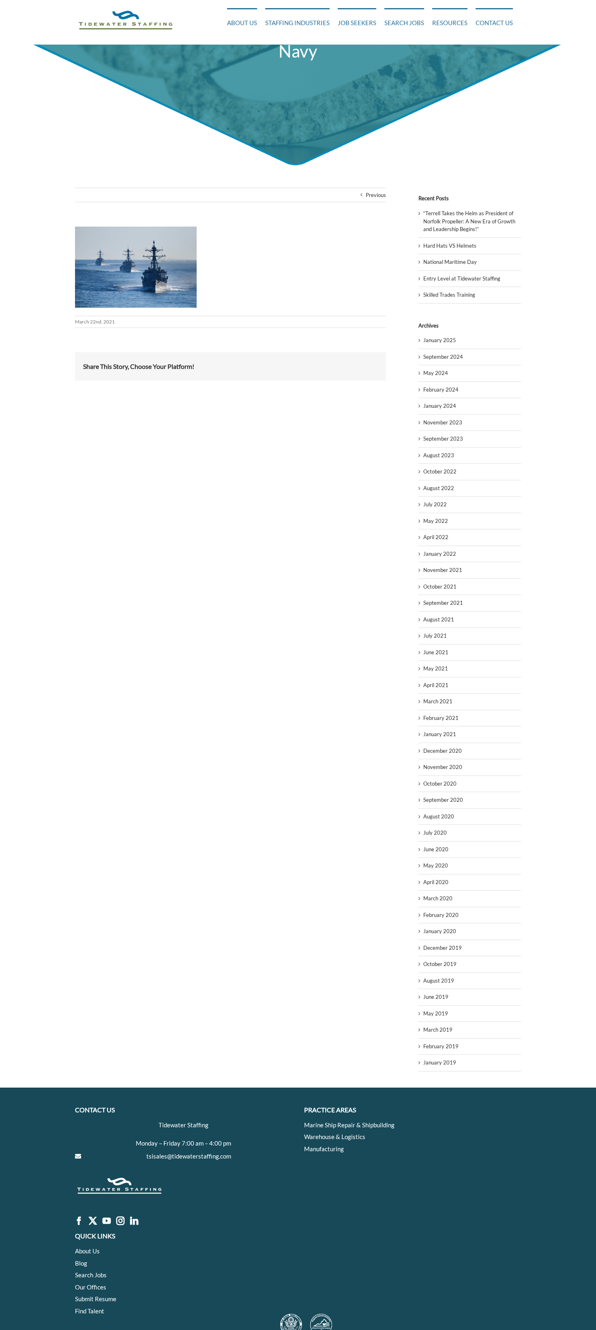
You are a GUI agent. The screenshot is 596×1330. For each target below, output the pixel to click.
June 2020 (435, 849)
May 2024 (435, 373)
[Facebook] (79, 1221)
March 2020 (437, 898)
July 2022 (435, 504)
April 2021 (435, 685)
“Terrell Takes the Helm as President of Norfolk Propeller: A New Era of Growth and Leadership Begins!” (469, 221)
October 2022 (440, 471)
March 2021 (437, 701)
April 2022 (435, 537)
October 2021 (440, 586)
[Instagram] (120, 1221)
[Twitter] (93, 1221)
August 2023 (438, 455)
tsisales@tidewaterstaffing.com (188, 1156)
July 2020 (435, 832)
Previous (376, 195)
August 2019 (438, 980)
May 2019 (435, 1013)
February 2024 (441, 389)
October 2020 (440, 783)
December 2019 (442, 947)
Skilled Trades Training (449, 294)
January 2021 (439, 734)
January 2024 (439, 406)
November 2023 (442, 422)
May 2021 (435, 668)
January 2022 (439, 553)
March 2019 (437, 1029)
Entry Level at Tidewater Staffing (461, 278)
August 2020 (438, 816)
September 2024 (443, 356)
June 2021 (435, 652)
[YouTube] (107, 1221)
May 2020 (435, 865)
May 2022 (435, 521)
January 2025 (439, 340)
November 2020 (442, 767)
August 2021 (438, 619)
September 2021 (443, 603)
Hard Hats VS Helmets (449, 245)
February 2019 (441, 1046)
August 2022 (438, 488)
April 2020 (435, 882)
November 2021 (442, 570)
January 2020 (439, 931)
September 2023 (443, 438)
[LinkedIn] (134, 1221)
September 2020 (443, 800)
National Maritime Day (450, 262)
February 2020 (441, 915)
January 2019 (439, 1062)
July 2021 (435, 635)
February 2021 (441, 718)
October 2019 (440, 964)
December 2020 (442, 750)
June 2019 (435, 997)
